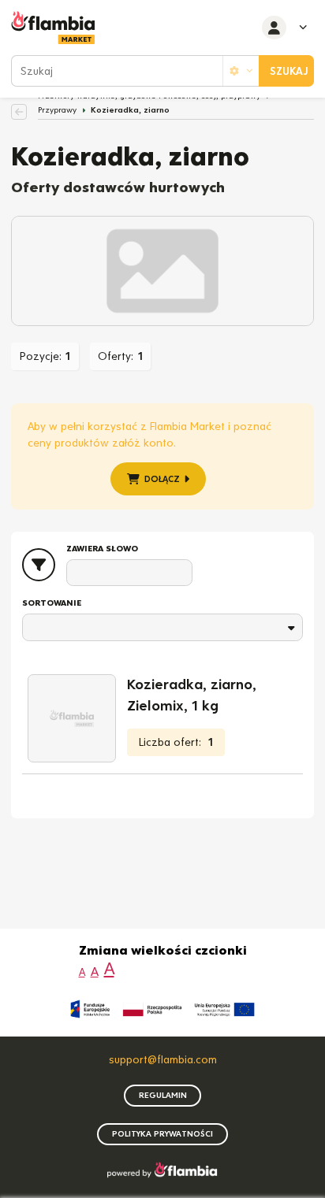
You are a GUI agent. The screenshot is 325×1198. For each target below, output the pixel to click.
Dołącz (162, 478)
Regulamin (163, 1095)
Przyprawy (57, 110)
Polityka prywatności (162, 1134)
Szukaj (289, 71)
